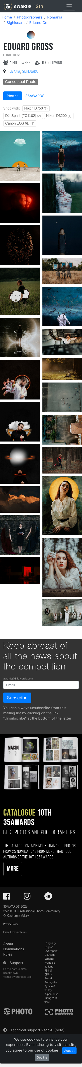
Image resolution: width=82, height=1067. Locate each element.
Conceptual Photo (20, 81)
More (13, 869)
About (8, 944)
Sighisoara (15, 22)
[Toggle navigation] (69, 6)
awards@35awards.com (18, 678)
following (52, 63)
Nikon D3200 (59, 116)
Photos (12, 96)
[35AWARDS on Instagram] (27, 897)
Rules (7, 954)
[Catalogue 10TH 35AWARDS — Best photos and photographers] (41, 762)
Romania (54, 17)
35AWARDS (34, 96)
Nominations (13, 949)
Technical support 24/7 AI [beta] (37, 1030)
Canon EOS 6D (19, 123)
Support (16, 963)
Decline (42, 1057)
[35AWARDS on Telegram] (48, 897)
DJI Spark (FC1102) (23, 116)
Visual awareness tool (17, 976)
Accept (69, 1050)
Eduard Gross (40, 22)
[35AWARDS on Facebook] (6, 897)
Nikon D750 (36, 108)
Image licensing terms (14, 932)
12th (37, 6)
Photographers (29, 17)
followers (20, 63)
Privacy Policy (10, 924)
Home (7, 17)
